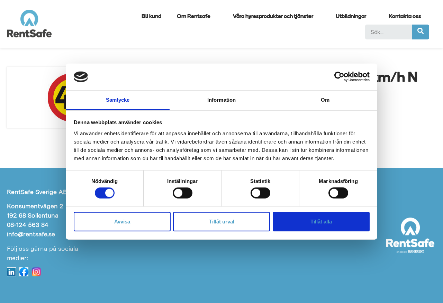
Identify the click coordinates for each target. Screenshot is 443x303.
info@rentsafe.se (31, 234)
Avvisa (122, 221)
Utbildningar (351, 16)
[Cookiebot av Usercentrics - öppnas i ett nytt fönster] (339, 77)
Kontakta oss (405, 16)
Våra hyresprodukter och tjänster (273, 16)
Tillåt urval (221, 221)
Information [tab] (221, 100)
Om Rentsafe (193, 16)
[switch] (182, 193)
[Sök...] (388, 32)
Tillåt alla (321, 221)
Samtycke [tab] (118, 100)
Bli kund (151, 16)
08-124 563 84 (27, 224)
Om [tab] (325, 100)
